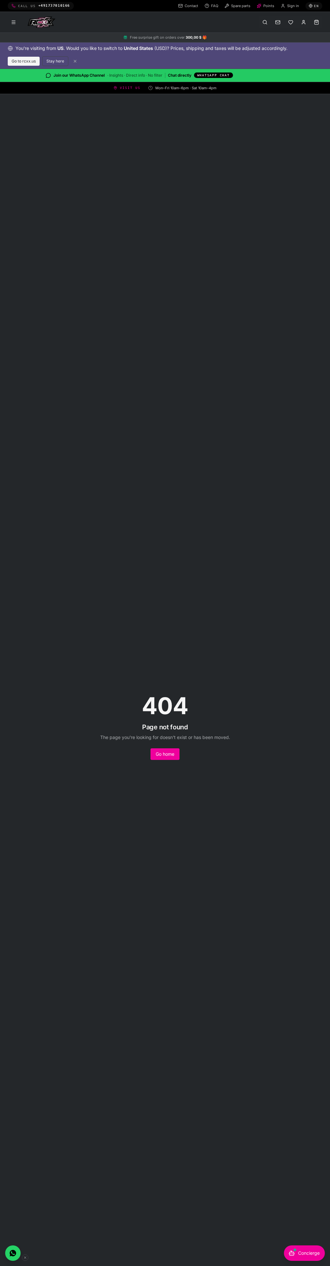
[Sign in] (303, 22)
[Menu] (13, 22)
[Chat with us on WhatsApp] (13, 1253)
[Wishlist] (290, 22)
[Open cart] (316, 22)
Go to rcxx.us (24, 61)
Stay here (55, 61)
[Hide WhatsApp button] (25, 1257)
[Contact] (278, 22)
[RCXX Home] (42, 22)
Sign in (293, 6)
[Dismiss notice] (75, 61)
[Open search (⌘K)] (265, 22)
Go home (165, 754)
